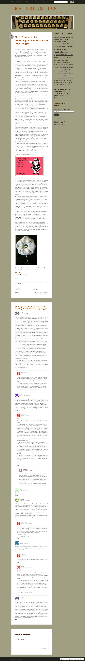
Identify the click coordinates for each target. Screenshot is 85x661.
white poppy (18, 217)
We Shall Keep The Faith (28, 108)
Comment (44, 648)
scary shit (57, 78)
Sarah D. (21, 312)
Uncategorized (35, 289)
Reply (16, 369)
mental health (68, 62)
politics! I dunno (61, 71)
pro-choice (58, 73)
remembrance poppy (37, 282)
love (61, 62)
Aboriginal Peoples (57, 37)
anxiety (68, 37)
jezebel (62, 60)
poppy (25, 282)
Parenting (67, 69)
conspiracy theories (57, 43)
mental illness (57, 64)
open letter (62, 69)
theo (64, 80)
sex (69, 78)
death (61, 43)
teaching (61, 80)
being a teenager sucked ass (61, 39)
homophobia (60, 57)
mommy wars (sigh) (71, 64)
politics (22, 282)
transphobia (59, 82)
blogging (70, 39)
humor (64, 57)
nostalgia (68, 67)
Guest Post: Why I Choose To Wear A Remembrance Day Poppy (41, 293)
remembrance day (30, 282)
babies (72, 37)
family (64, 49)
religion (69, 75)
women (59, 84)
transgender (55, 82)
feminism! (58, 51)
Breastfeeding (63, 41)
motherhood (56, 66)
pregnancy (68, 71)
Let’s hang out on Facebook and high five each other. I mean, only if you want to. (63, 93)
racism (68, 73)
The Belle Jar (34, 8)
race (65, 73)
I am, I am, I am (61, 13)
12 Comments (18, 289)
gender (64, 52)
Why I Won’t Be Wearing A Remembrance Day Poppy (31, 40)
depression (66, 43)
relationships (63, 76)
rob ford (72, 75)
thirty (67, 80)
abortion (63, 37)
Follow (56, 115)
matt (63, 62)
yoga (69, 84)
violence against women (66, 82)
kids (64, 60)
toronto (70, 80)
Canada (68, 41)
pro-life (62, 73)
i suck (58, 60)
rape (71, 73)
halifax (67, 52)
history (19, 282)
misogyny (66, 64)
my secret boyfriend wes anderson (66, 66)
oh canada (58, 69)
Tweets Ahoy (59, 122)
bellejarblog (23, 372)
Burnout (17, 292)
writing (19, 283)
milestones (62, 64)
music (60, 66)
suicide (58, 80)
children (72, 41)
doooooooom (58, 46)
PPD (66, 71)
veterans (43, 282)
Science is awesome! (64, 78)
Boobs (55, 41)
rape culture (57, 76)
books (58, 41)
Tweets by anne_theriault (58, 124)
